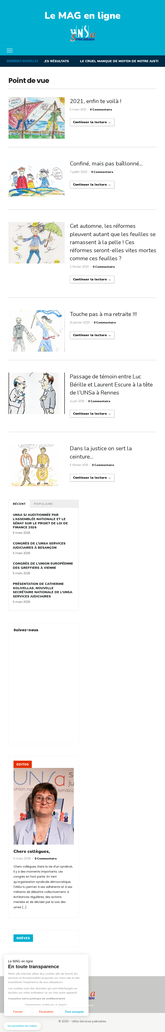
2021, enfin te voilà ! (95, 101)
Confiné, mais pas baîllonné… (106, 163)
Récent (19, 504)
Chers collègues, (31, 851)
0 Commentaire (101, 110)
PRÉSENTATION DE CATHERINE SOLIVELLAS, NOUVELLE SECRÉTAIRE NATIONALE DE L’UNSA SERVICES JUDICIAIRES (42, 590)
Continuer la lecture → (92, 122)
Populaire (43, 504)
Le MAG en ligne (82, 15)
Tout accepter (74, 1011)
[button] (22, 1026)
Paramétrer (46, 1011)
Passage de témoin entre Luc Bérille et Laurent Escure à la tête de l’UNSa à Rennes (111, 385)
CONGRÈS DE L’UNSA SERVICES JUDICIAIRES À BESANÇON (39, 545)
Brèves (23, 938)
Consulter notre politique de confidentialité (36, 998)
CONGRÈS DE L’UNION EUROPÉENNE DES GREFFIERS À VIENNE (43, 565)
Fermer (18, 1011)
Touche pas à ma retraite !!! (103, 314)
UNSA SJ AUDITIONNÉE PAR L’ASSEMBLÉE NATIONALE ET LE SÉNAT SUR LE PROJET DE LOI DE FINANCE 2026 (40, 521)
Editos (22, 764)
